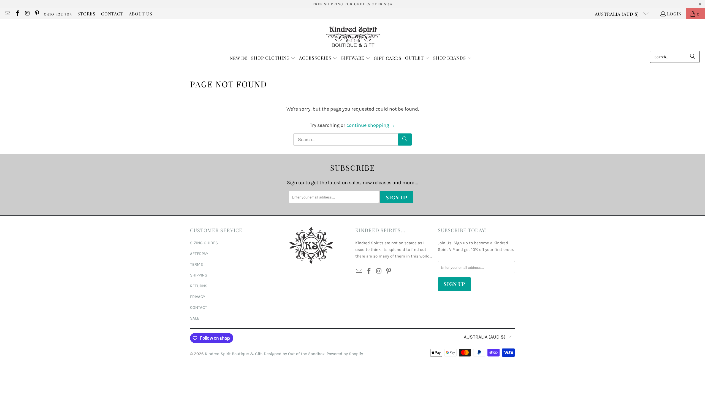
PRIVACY (197, 296)
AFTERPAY (199, 253)
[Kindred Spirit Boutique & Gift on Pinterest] (37, 14)
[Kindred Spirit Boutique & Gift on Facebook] (17, 14)
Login (674, 14)
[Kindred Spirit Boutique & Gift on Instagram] (27, 14)
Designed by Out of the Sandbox (294, 353)
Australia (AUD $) (617, 14)
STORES (86, 14)
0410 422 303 (58, 14)
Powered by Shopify (345, 353)
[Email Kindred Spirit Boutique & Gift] (7, 14)
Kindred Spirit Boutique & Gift (233, 353)
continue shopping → (370, 125)
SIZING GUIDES (204, 242)
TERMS (196, 264)
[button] (273, 58)
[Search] (692, 57)
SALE (194, 318)
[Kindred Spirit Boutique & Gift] (352, 36)
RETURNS (198, 285)
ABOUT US (140, 14)
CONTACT (112, 14)
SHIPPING (198, 275)
